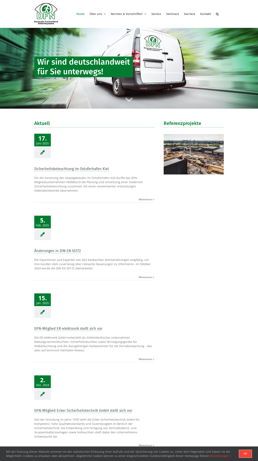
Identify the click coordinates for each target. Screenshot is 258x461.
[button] (217, 14)
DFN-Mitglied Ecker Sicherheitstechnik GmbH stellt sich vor (83, 410)
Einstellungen (219, 456)
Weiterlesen (145, 199)
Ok (245, 453)
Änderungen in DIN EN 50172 (57, 251)
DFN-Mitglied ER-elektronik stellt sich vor (68, 328)
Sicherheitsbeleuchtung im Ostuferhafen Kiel (71, 169)
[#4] (129, 68)
